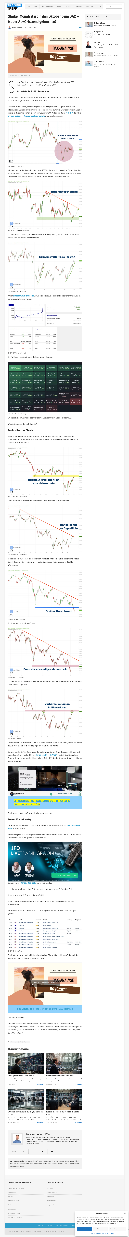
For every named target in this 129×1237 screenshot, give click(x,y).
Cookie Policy (92, 1233)
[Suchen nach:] (114, 6)
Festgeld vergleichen (51, 1200)
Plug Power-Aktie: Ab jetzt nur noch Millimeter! (106, 55)
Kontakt (74, 1225)
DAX (20, 1042)
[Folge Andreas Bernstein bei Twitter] (42, 1151)
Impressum (111, 1233)
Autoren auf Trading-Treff (13, 1200)
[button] (125, 1214)
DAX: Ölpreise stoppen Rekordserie (21, 1076)
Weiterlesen (40, 1084)
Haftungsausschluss (62, 1225)
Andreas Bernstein (17, 28)
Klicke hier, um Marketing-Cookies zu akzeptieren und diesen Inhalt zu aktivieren (45, 984)
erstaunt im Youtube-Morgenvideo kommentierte (26, 116)
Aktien (35, 6)
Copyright (49, 1225)
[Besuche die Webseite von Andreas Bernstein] (23, 1151)
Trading (59, 6)
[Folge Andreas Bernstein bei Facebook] (33, 1151)
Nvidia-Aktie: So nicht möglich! (102, 34)
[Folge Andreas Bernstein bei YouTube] (52, 1151)
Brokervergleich (50, 1188)
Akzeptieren (84, 1229)
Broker (99, 6)
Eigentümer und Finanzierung (15, 1217)
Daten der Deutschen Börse (23, 296)
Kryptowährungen (47, 6)
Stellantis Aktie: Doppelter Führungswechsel (105, 25)
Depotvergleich (50, 1196)
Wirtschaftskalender (28, 883)
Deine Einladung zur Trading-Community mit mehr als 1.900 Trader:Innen (45, 1009)
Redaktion (10, 1205)
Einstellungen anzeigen (117, 1229)
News (28, 6)
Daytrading (26, 1042)
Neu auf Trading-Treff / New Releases (16, 1188)
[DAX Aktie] (26, 1063)
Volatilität (69, 113)
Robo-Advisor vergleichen (52, 1192)
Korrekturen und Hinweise (14, 1213)
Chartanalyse (14, 1042)
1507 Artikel (47, 1134)
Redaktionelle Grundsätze (14, 1209)
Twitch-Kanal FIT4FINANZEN (46, 755)
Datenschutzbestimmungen (102, 1233)
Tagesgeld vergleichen (52, 1205)
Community (68, 6)
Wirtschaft (79, 6)
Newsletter (89, 6)
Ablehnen (100, 1229)
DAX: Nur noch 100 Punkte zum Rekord (60, 1076)
